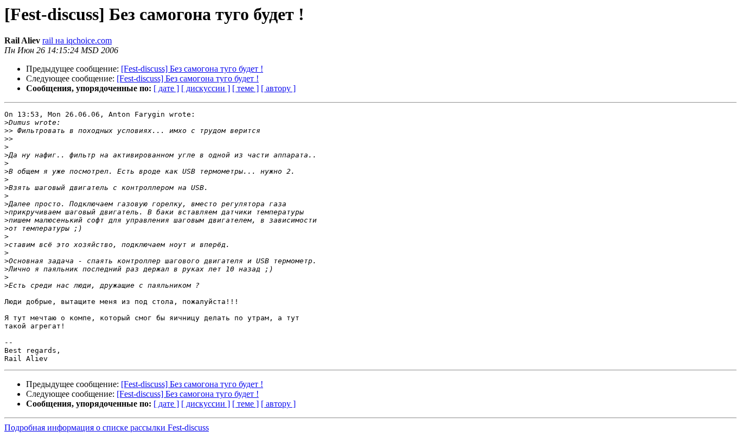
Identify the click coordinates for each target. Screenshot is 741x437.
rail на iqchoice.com (77, 40)
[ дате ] (166, 88)
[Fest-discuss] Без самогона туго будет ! (192, 68)
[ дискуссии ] (205, 88)
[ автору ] (278, 88)
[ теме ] (245, 88)
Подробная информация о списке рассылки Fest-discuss (106, 427)
